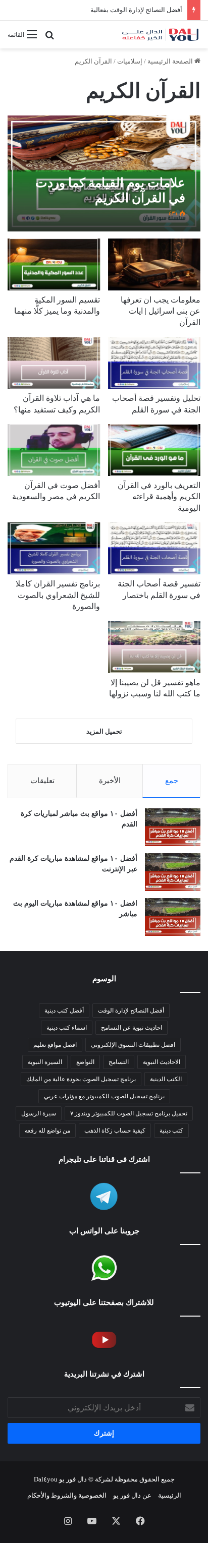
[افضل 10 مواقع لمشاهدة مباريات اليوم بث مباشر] (172, 917)
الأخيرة (110, 781)
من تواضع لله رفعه (47, 1130)
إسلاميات (129, 61)
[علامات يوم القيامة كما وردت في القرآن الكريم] (104, 173)
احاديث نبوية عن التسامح (131, 1027)
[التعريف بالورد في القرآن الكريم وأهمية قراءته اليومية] (154, 450)
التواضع (85, 1061)
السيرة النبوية (45, 1061)
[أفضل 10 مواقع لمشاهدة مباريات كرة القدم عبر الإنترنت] (172, 872)
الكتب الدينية (166, 1079)
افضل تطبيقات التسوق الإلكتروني (133, 1044)
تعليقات (42, 781)
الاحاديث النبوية (161, 1061)
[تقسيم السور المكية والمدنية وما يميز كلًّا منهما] (54, 264)
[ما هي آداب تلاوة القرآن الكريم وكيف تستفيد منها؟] (54, 363)
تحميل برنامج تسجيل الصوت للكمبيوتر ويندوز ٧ (128, 1113)
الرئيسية (169, 1495)
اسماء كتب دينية (66, 1027)
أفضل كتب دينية (64, 1010)
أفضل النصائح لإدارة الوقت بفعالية (136, 10)
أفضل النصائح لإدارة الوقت (131, 1010)
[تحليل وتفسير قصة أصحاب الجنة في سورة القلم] (154, 363)
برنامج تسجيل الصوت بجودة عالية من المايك (81, 1079)
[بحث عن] (49, 38)
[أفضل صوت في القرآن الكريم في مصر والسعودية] (54, 450)
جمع (171, 781)
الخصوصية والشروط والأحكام (67, 1495)
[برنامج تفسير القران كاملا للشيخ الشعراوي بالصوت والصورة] (54, 548)
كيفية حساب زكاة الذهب (114, 1130)
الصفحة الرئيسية (170, 61)
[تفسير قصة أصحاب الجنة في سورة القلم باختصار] (154, 548)
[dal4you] (160, 34)
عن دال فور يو (132, 1495)
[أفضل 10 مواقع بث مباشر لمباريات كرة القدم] (172, 827)
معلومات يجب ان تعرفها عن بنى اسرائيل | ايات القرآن (160, 311)
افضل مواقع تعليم (55, 1044)
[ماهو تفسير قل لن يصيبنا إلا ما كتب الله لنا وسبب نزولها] (154, 647)
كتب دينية (171, 1130)
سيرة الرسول (38, 1113)
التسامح (119, 1061)
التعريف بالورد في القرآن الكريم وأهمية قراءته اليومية (159, 496)
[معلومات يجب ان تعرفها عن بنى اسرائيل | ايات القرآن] (154, 264)
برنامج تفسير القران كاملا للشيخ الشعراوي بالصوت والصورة (58, 595)
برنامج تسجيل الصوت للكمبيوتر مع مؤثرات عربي (104, 1096)
